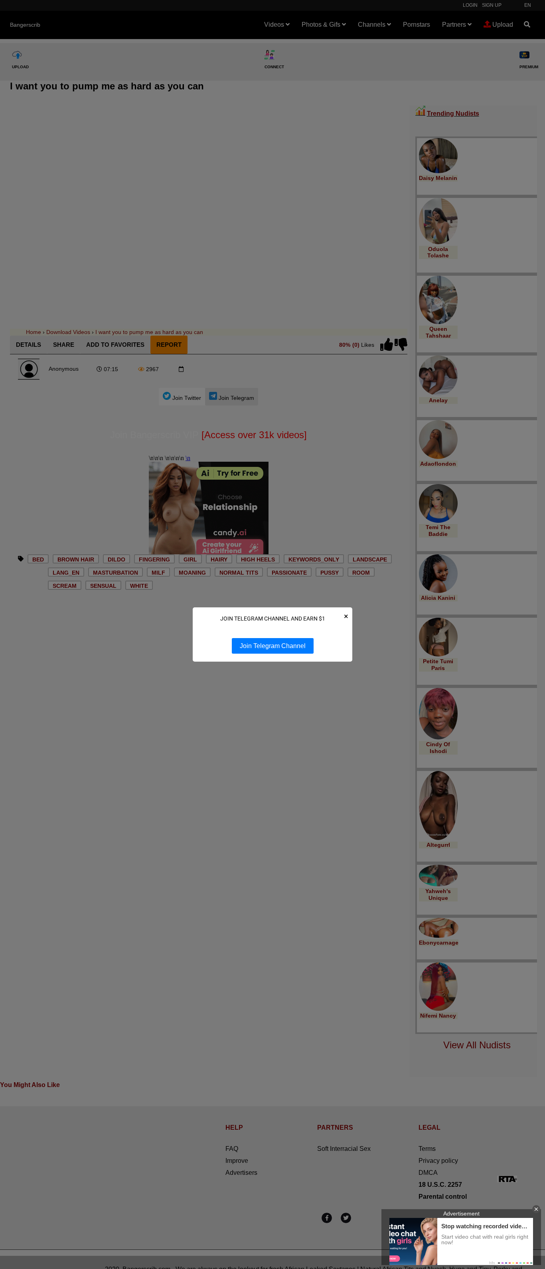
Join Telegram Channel (273, 645)
